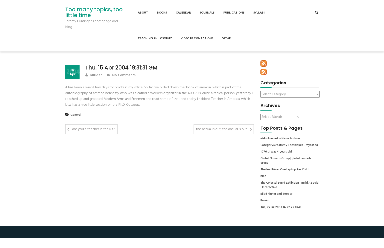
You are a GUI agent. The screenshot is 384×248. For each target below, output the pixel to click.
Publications (233, 12)
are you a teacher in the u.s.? (93, 129)
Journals (207, 12)
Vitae (226, 38)
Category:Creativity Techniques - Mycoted (289, 145)
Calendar (183, 12)
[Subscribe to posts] (263, 63)
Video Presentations (197, 38)
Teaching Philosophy (155, 38)
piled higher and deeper (276, 194)
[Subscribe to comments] (263, 72)
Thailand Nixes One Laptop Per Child (284, 169)
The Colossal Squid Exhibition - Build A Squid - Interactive (289, 185)
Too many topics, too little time (94, 12)
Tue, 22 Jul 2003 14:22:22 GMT (281, 207)
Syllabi (259, 12)
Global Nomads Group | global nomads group (285, 160)
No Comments (123, 75)
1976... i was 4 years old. (276, 152)
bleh (263, 176)
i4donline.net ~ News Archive (280, 138)
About (143, 12)
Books (162, 12)
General (75, 114)
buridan (95, 75)
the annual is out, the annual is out (221, 129)
